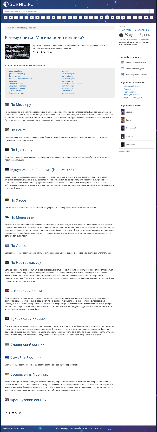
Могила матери (68, 86)
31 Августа (125, 29)
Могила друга (67, 81)
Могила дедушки (68, 79)
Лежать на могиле (16, 93)
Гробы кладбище (15, 71)
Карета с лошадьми (133, 97)
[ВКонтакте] (34, 52)
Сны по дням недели (134, 68)
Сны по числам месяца (135, 62)
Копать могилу (15, 91)
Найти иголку (130, 92)
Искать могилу (15, 76)
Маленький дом (131, 86)
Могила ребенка (68, 93)
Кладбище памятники (17, 86)
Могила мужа (67, 88)
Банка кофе (129, 89)
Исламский (130, 128)
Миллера (129, 112)
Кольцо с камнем (132, 94)
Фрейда (129, 136)
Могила (65, 71)
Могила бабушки (68, 74)
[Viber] (44, 52)
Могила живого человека (72, 83)
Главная (10, 28)
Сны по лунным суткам (136, 74)
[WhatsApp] (47, 52)
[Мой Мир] (51, 52)
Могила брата (67, 76)
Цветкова (130, 144)
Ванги (128, 120)
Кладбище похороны (17, 88)
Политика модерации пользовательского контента (78, 428)
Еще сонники (125, 151)
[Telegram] (41, 52)
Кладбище (13, 81)
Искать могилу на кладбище (20, 79)
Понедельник (141, 29)
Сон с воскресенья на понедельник (134, 39)
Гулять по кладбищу (17, 74)
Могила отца (67, 91)
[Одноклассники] (37, 52)
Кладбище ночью (16, 83)
